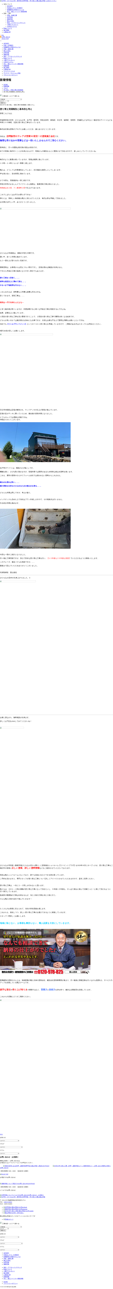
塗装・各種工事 (12, 15)
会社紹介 (10, 6)
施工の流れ (10, 21)
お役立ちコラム (12, 26)
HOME (6, 1282)
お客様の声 (7, 32)
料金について (8, 28)
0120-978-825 (45, 1166)
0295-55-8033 (8, 1202)
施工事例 (6, 30)
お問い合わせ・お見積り (36, 1195)
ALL (1, 1134)
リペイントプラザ (9, 71)
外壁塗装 (10, 17)
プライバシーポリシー (11, 75)
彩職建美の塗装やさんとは (15, 9)
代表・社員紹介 (8, 45)
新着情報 (6, 65)
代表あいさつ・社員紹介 (15, 8)
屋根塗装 (10, 19)
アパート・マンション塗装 (12, 73)
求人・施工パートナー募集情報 (17, 11)
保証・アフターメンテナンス (16, 22)
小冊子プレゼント (12, 24)
